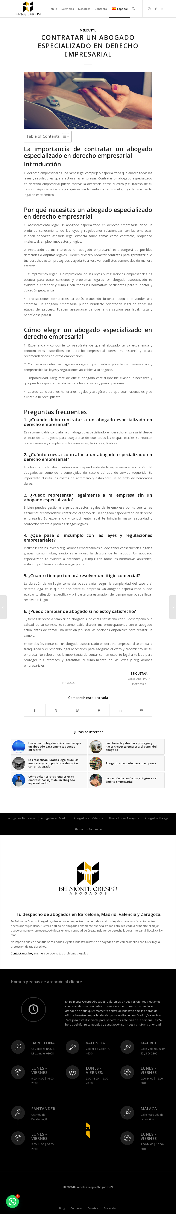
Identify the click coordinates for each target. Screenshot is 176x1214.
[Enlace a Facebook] (155, 8)
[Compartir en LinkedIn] (119, 710)
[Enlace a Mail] (162, 8)
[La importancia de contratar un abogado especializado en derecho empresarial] (88, 100)
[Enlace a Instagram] (149, 8)
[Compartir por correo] (141, 710)
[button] (12, 1201)
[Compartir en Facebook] (34, 710)
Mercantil (88, 30)
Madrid (148, 1042)
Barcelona (43, 1042)
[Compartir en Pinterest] (98, 710)
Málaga (149, 1108)
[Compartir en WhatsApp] (77, 710)
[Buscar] (133, 8)
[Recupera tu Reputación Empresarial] (172, 607)
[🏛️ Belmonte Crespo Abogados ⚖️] (28, 8)
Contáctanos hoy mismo (27, 953)
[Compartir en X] (56, 710)
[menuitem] (53, 8)
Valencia (95, 1042)
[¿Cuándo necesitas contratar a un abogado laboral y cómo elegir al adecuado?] (3, 607)
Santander (43, 1108)
